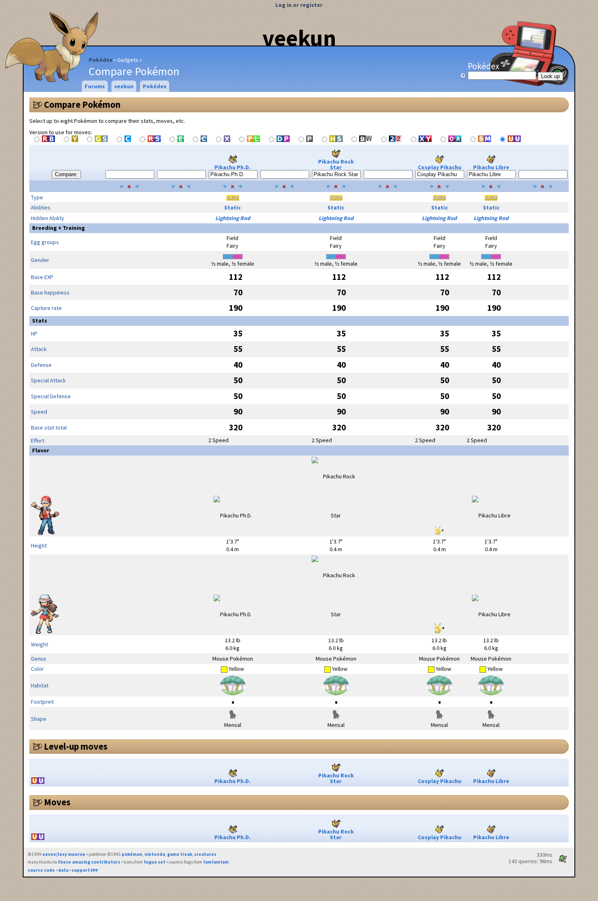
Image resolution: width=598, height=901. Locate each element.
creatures (205, 854)
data (63, 870)
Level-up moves (75, 746)
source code (41, 870)
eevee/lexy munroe (63, 854)
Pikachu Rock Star (336, 164)
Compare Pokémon (82, 104)
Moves (57, 802)
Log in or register (299, 5)
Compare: (66, 174)
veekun (299, 38)
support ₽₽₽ (85, 870)
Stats (39, 320)
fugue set (155, 862)
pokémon (132, 854)
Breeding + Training (58, 227)
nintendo (154, 854)
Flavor (40, 450)
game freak (179, 854)
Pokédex (100, 59)
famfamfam (216, 862)
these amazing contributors (89, 862)
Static (232, 207)
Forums (95, 86)
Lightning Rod (232, 218)
